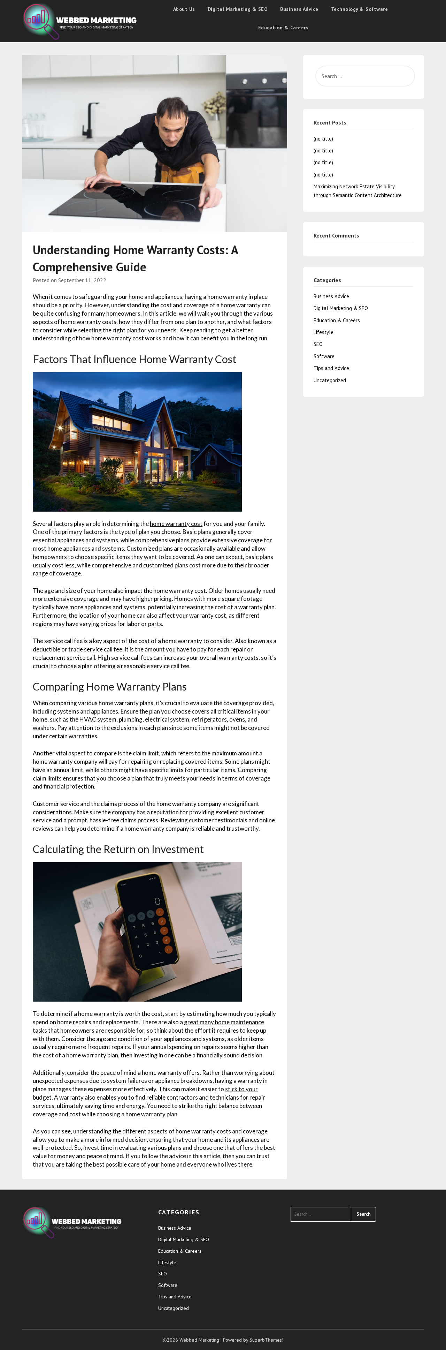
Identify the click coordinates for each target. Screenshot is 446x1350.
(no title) (323, 138)
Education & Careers (283, 27)
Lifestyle (323, 332)
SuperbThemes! (266, 1340)
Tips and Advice (331, 368)
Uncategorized (330, 380)
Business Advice (299, 9)
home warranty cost (176, 523)
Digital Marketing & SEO (238, 9)
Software (324, 356)
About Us (184, 9)
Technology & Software (359, 9)
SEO (318, 344)
